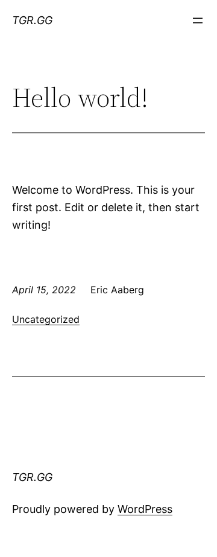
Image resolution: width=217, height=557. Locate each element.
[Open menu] (197, 20)
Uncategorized (46, 319)
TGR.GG (32, 20)
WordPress (145, 509)
